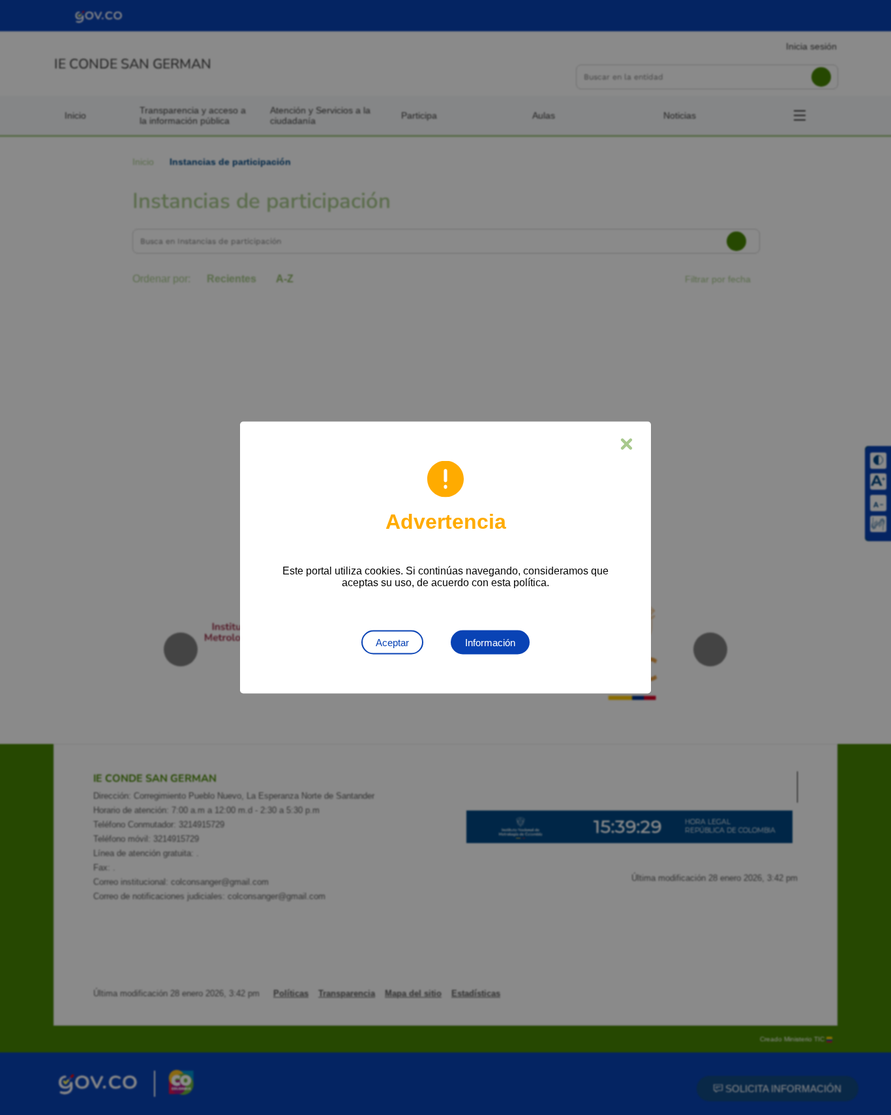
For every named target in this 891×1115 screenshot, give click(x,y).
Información (490, 642)
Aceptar (392, 642)
